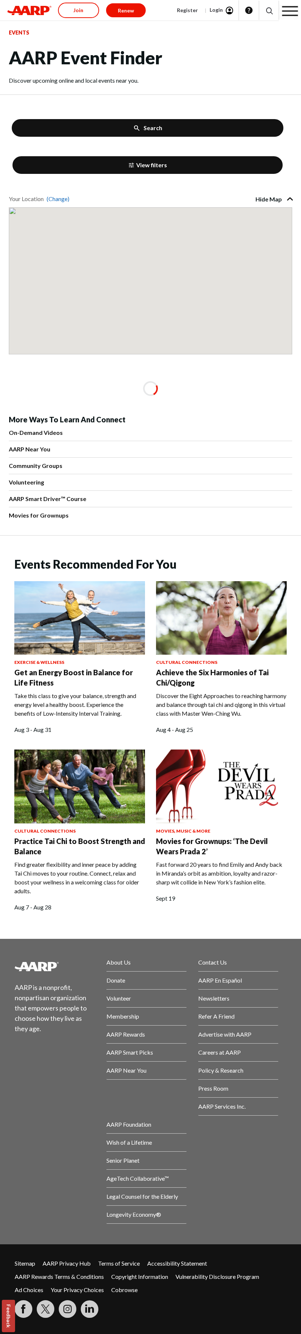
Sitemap (25, 1263)
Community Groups (35, 465)
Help (249, 10)
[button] (269, 10)
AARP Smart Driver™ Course (47, 498)
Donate (115, 980)
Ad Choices (29, 1289)
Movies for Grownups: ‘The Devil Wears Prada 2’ (212, 846)
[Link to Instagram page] (67, 1309)
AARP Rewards (125, 1034)
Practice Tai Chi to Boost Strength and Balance (79, 846)
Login (216, 10)
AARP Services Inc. (222, 1106)
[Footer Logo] (55, 966)
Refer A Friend (216, 1016)
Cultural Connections (186, 662)
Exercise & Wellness (39, 662)
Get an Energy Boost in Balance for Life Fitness (73, 677)
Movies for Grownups (39, 515)
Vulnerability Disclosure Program (217, 1276)
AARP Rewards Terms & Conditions (59, 1276)
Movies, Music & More (183, 831)
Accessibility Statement (177, 1263)
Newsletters (213, 998)
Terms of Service (119, 1263)
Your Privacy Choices (77, 1289)
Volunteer (118, 998)
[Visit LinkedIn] (89, 1309)
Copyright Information (139, 1276)
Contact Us (212, 962)
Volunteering (26, 482)
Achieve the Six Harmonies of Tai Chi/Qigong (212, 677)
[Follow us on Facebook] (23, 1309)
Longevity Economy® (133, 1214)
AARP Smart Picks (129, 1052)
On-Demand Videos (36, 432)
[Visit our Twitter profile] (45, 1309)
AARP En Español (220, 980)
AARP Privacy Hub (67, 1263)
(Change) (58, 198)
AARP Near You (29, 449)
